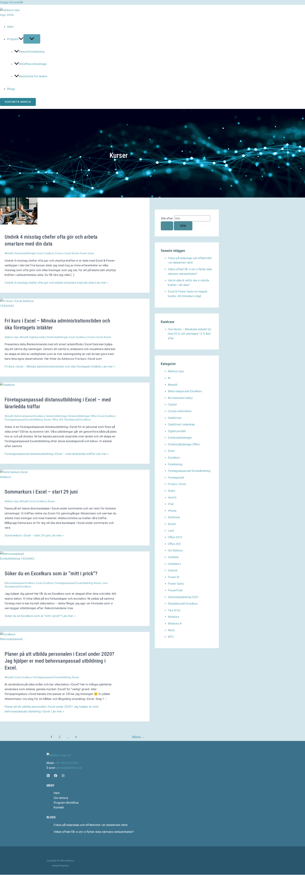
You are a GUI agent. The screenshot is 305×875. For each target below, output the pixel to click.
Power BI (173, 577)
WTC (171, 636)
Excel (40, 253)
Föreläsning (175, 464)
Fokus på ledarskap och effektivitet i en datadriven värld (90, 825)
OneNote (173, 557)
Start (10, 26)
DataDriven (174, 418)
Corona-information (180, 411)
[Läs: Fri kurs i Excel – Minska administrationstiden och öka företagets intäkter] (18, 305)
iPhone (172, 510)
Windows (173, 617)
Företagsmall (176, 477)
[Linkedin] (48, 776)
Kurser (75, 253)
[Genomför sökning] (167, 225)
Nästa (138, 737)
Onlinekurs (174, 564)
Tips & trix (174, 610)
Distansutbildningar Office (82, 416)
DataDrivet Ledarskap (181, 424)
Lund (104, 583)
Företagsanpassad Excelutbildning (24, 419)
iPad (171, 504)
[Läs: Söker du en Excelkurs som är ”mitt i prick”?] (18, 558)
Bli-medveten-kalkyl (180, 398)
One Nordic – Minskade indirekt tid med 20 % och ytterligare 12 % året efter (189, 334)
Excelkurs (49, 253)
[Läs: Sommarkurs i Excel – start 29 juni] (18, 477)
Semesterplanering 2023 (183, 597)
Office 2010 (175, 537)
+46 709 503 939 (66, 763)
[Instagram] (63, 776)
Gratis (171, 490)
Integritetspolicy (60, 865)
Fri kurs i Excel (63, 253)
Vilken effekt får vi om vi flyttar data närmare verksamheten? (94, 832)
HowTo (172, 497)
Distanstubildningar (25, 253)
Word (171, 630)
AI (169, 378)
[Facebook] (55, 776)
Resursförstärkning (31, 51)
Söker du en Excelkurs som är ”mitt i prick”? (51, 573)
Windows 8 (175, 623)
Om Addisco (175, 550)
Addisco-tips (12, 337)
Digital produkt (37, 337)
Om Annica (61, 798)
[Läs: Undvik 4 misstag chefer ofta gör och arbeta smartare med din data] (18, 223)
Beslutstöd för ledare (33, 76)
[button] (21, 39)
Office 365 (57, 419)
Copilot (172, 404)
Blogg (11, 89)
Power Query (87, 253)
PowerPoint (175, 590)
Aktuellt (9, 253)
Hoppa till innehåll (11, 2)
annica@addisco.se (69, 767)
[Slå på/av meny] (31, 39)
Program (13, 39)
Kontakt (59, 807)
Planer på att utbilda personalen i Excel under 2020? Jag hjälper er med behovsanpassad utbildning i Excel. (59, 661)
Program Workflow (66, 802)
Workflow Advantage (33, 64)
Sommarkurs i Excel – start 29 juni (41, 492)
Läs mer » (56, 282)
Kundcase (174, 517)
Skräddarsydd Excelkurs (77, 419)
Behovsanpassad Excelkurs (29, 416)
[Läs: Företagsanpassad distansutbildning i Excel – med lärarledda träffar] (7, 385)
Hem (57, 793)
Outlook (172, 570)
